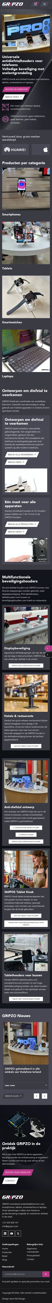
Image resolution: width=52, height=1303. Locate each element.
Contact (30, 1259)
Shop (4, 1259)
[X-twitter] (18, 1233)
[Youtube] (12, 1233)
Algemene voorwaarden (33, 1250)
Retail (4, 1256)
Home (5, 1248)
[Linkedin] (5, 1233)
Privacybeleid (33, 1255)
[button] (26, 1085)
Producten (7, 1252)
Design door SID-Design (13, 1298)
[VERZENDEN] (45, 1274)
